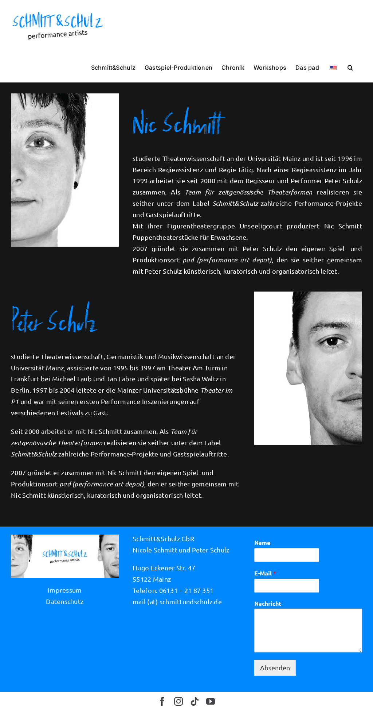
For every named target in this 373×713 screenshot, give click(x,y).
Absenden (275, 667)
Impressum (65, 590)
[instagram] (178, 701)
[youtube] (210, 701)
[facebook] (162, 701)
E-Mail (265, 573)
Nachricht (267, 603)
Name (262, 542)
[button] (350, 67)
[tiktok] (194, 701)
